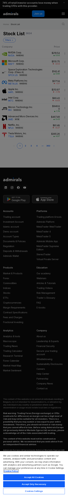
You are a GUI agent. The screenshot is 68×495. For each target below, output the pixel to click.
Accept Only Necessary (34, 484)
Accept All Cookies (34, 477)
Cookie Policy (11, 471)
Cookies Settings (34, 491)
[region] (34, 473)
